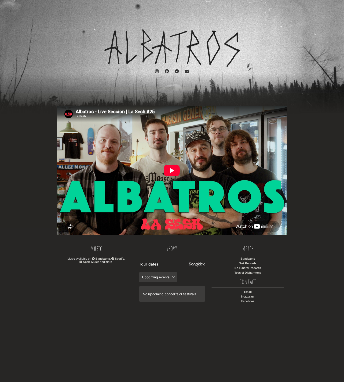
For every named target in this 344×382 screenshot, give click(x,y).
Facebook (247, 301)
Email (248, 292)
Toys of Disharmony (247, 272)
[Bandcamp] (177, 71)
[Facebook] (167, 71)
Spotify (119, 258)
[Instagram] (157, 71)
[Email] (186, 71)
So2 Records (247, 263)
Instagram (248, 296)
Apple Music (90, 262)
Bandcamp (102, 258)
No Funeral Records (247, 268)
